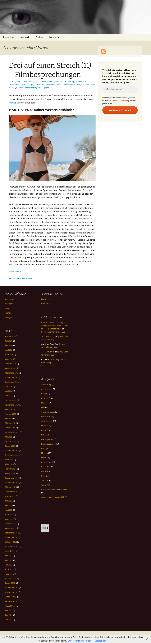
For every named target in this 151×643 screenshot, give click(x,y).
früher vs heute (48, 412)
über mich (24, 37)
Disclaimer (45, 303)
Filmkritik (24, 84)
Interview (45, 425)
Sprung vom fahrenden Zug (53, 331)
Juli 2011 (8, 610)
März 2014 (9, 464)
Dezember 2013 (12, 478)
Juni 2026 (9, 345)
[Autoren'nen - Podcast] (45, 528)
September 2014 (12, 455)
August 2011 (10, 606)
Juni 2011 (9, 615)
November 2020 (12, 404)
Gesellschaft (46, 421)
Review (19, 87)
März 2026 (9, 359)
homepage (9, 299)
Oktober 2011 (11, 596)
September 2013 (12, 491)
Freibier (39, 37)
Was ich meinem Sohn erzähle (54, 489)
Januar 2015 (10, 446)
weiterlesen (16, 271)
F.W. (85, 81)
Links (43, 448)
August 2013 (10, 496)
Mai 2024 (8, 391)
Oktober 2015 (11, 427)
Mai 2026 (8, 350)
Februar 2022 (10, 400)
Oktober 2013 (11, 487)
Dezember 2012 (12, 532)
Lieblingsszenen (48, 444)
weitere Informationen (79, 640)
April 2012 (9, 569)
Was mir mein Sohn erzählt (52, 497)
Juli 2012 (8, 555)
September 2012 (12, 546)
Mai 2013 (8, 510)
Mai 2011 (8, 619)
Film (36, 81)
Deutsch (29, 81)
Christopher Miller (74, 81)
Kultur (51, 81)
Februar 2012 (10, 578)
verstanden (100, 640)
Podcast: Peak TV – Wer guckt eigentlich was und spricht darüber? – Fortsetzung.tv (54, 325)
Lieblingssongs (48, 439)
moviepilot (68, 84)
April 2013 (9, 514)
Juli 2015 (8, 436)
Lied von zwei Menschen (44, 84)
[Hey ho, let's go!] (103, 51)
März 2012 (9, 574)
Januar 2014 (10, 473)
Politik (44, 471)
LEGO (43, 434)
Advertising (46, 384)
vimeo (7, 308)
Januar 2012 (10, 583)
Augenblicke (8, 37)
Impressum (46, 299)
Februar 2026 (10, 363)
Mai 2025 (8, 386)
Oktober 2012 (11, 542)
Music (43, 457)
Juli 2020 (8, 409)
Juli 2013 (8, 500)
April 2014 (9, 459)
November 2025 (12, 377)
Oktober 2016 (11, 423)
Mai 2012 (8, 564)
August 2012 (10, 551)
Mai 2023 (8, 395)
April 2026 (9, 354)
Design (44, 393)
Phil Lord (85, 84)
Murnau (77, 84)
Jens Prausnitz (47, 336)
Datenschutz (55, 37)
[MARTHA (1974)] (52, 148)
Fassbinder (14, 84)
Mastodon (9, 312)
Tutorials (45, 480)
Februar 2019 (10, 414)
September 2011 (12, 601)
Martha (59, 84)
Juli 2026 (8, 340)
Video (43, 485)
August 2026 (10, 336)
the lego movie (45, 87)
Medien (58, 81)
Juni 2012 (9, 560)
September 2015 (12, 432)
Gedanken (43, 81)
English (44, 402)
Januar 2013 (10, 528)
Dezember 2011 (12, 587)
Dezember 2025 (12, 372)
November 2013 (12, 482)
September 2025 (12, 382)
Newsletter (46, 462)
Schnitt (44, 476)
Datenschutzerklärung (120, 100)
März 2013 (9, 519)
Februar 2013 (10, 523)
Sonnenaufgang (30, 87)
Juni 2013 (9, 505)
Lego (31, 84)
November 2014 (12, 450)
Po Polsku (45, 466)
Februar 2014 (10, 468)
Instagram (9, 317)
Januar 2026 (10, 368)
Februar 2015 (10, 441)
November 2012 (12, 537)
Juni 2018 (9, 418)
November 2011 (12, 592)
